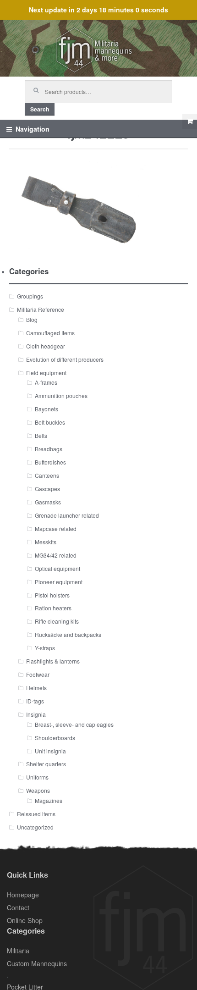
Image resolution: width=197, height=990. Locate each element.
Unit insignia (50, 751)
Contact (18, 907)
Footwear (37, 674)
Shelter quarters (46, 764)
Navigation (32, 128)
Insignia (36, 714)
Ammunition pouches (61, 395)
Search (39, 109)
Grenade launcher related (67, 515)
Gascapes (47, 488)
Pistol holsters (52, 595)
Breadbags (48, 449)
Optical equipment (57, 568)
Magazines (48, 800)
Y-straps (45, 648)
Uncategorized (35, 827)
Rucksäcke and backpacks (68, 634)
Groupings (30, 296)
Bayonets (46, 409)
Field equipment (46, 372)
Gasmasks (48, 502)
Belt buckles (50, 422)
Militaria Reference (40, 309)
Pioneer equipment (58, 582)
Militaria (18, 950)
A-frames (46, 382)
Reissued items (36, 814)
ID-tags (35, 701)
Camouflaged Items (50, 333)
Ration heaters (53, 608)
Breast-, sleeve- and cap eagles (74, 724)
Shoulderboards (55, 737)
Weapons (38, 790)
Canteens (47, 475)
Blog (32, 319)
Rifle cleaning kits (57, 621)
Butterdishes (50, 462)
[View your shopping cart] (189, 121)
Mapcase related (56, 528)
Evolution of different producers (65, 359)
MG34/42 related (56, 555)
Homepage (23, 894)
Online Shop (25, 920)
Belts (41, 435)
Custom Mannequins (37, 963)
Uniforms (37, 777)
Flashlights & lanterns (53, 661)
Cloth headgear (45, 346)
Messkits (45, 542)
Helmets (36, 687)
